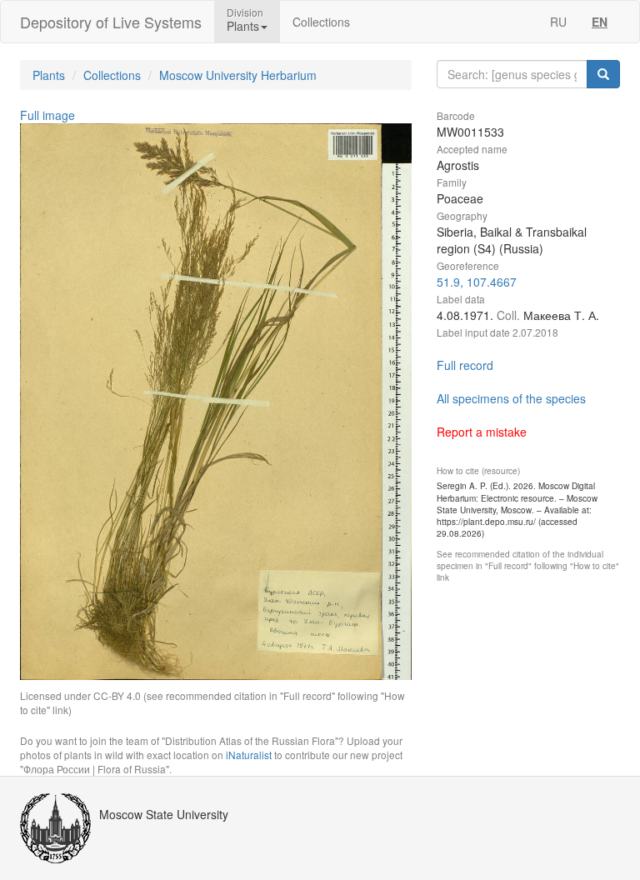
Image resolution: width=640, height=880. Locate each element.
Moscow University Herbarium (238, 75)
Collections (321, 21)
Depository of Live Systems (111, 21)
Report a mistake (482, 431)
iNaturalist (249, 755)
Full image (47, 115)
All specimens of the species (511, 398)
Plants (48, 75)
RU (558, 21)
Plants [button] (243, 26)
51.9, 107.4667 (477, 281)
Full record (465, 365)
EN (600, 21)
